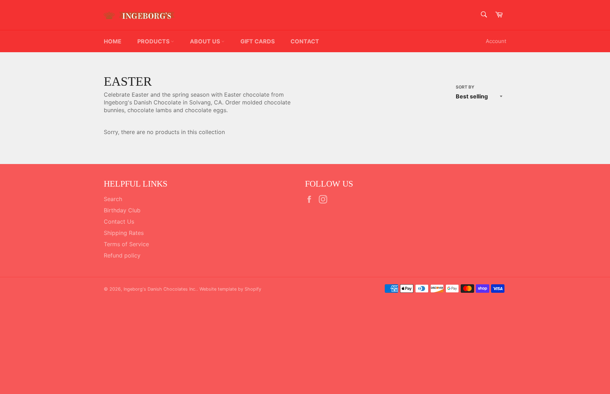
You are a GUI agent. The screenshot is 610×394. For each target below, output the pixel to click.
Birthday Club (122, 210)
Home (112, 41)
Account (496, 41)
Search (113, 198)
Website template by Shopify (230, 289)
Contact (305, 41)
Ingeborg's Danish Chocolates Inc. (160, 289)
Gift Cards (257, 41)
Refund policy (122, 255)
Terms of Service (126, 244)
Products (154, 41)
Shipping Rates (124, 232)
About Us (205, 41)
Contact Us (119, 221)
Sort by (465, 87)
